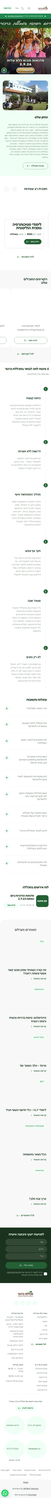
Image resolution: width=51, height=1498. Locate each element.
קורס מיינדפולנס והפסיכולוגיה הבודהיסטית (16, 1334)
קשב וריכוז (43, 1339)
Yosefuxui (32, 1495)
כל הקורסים (42, 1390)
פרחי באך (43, 1334)
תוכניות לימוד (42, 1386)
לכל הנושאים (41, 1344)
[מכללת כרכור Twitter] (16, 1303)
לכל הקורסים (28, 354)
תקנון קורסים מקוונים (18, 1475)
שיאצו (44, 1322)
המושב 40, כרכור (34, 1425)
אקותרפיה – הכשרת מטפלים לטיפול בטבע (14, 1318)
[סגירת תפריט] (48, 8)
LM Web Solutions (31, 1488)
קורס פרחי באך (17, 1350)
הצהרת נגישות (30, 1470)
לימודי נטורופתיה (16, 1341)
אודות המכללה (37, 166)
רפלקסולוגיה (42, 1317)
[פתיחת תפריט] (29, 8)
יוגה (45, 1326)
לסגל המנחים (6, 376)
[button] (4, 70)
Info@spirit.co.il (34, 1449)
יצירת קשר (7, 8)
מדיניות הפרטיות (14, 1273)
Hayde (25, 1482)
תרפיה (44, 1330)
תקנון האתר (42, 1382)
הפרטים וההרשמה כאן (15, 16)
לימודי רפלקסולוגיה (15, 1354)
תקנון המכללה (35, 1475)
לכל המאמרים (27, 1215)
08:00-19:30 (14, 1460)
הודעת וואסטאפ (12, 1425)
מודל (16, 8)
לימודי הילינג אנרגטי (15, 1345)
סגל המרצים (42, 1373)
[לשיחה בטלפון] (22, 8)
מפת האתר (17, 1470)
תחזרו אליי (28, 1265)
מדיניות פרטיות (44, 1470)
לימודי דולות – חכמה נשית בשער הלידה (14, 1325)
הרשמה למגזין (27, 1408)
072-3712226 (12, 1449)
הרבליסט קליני (17, 1358)
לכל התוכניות (27, 257)
